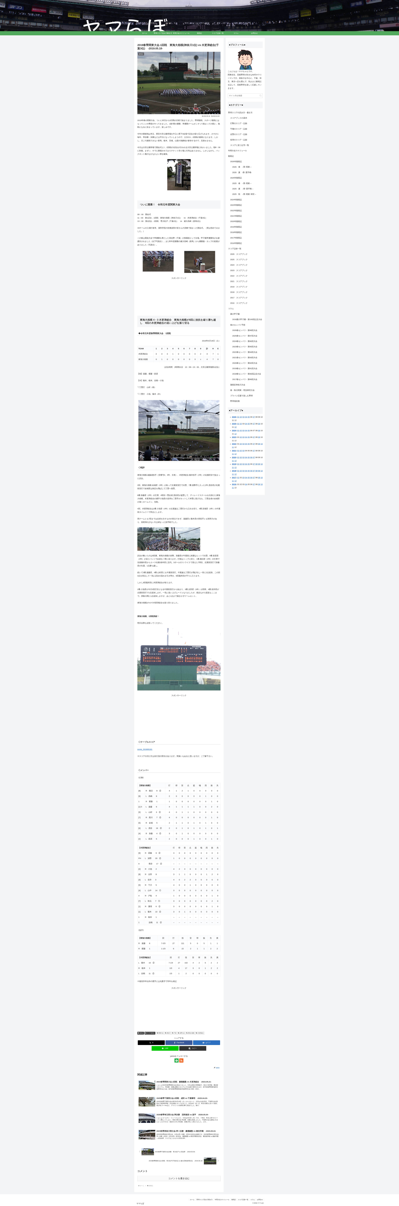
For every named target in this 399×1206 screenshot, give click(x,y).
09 (259, 424)
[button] (192, 1048)
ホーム (192, 1199)
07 (254, 417)
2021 (234, 451)
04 (246, 417)
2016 (234, 484)
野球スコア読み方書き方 (205, 1199)
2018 (234, 471)
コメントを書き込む (179, 1178)
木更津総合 (200, 1033)
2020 (234, 457)
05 (249, 417)
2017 (234, 478)
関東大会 (160, 1033)
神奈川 (169, 1033)
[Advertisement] (178, 297)
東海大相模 (191, 1033)
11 (233, 447)
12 (235, 427)
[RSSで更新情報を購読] (181, 1060)
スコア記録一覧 (243, 1199)
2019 (234, 464)
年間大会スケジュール (222, 1199)
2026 (234, 417)
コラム (252, 1199)
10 (262, 444)
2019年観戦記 (151, 1033)
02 (241, 417)
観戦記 (141, 1033)
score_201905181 (144, 749)
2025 (234, 424)
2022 (234, 444)
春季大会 (182, 1033)
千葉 (175, 1033)
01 (238, 417)
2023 (234, 437)
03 (243, 417)
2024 (234, 430)
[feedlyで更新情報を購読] (176, 1060)
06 (251, 457)
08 (256, 464)
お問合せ (260, 1199)
